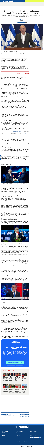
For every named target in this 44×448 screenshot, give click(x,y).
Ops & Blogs (4, 435)
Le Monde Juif (4, 432)
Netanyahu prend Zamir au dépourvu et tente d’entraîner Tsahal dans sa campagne (24, 379)
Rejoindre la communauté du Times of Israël (15, 363)
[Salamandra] (29, 446)
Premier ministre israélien (20, 410)
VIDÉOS (3, 438)
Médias (15, 410)
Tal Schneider (22, 19)
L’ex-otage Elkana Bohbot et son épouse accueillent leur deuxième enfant (18, 379)
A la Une (3, 439)
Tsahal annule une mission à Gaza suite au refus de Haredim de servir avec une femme (5, 379)
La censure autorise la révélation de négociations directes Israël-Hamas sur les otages (11, 379)
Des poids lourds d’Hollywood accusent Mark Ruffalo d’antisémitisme (5, 390)
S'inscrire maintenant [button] (24, 414)
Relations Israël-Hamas (5, 410)
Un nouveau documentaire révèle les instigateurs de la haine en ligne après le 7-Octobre (18, 391)
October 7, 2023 (23, 133)
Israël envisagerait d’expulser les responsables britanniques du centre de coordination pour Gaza (12, 391)
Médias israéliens (11, 410)
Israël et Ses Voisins (5, 431)
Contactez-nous (18, 435)
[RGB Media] (22, 446)
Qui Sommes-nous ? (18, 432)
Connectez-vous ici (26, 416)
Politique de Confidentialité (19, 431)
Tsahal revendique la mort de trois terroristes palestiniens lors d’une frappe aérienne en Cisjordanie (24, 391)
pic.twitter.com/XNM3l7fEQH (18, 131)
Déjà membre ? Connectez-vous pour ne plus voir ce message (15, 365)
